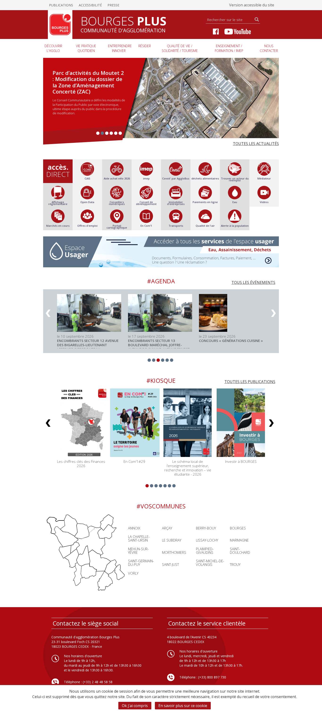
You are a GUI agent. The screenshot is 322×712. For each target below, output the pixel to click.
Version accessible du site (251, 5)
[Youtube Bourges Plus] (237, 31)
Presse (113, 5)
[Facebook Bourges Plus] (216, 31)
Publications (61, 5)
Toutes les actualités (256, 143)
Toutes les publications (249, 381)
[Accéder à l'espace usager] (161, 251)
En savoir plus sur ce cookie (182, 705)
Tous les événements (253, 282)
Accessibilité (90, 5)
